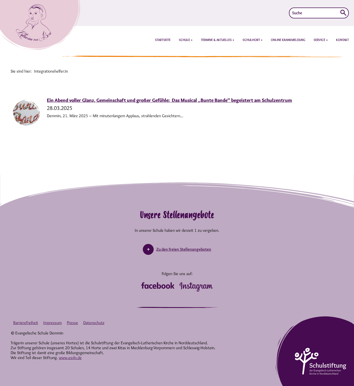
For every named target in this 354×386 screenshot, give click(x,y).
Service (320, 40)
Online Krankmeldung (288, 40)
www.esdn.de (70, 357)
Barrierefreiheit (25, 322)
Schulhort (252, 40)
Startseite (163, 40)
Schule (185, 40)
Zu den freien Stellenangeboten (183, 249)
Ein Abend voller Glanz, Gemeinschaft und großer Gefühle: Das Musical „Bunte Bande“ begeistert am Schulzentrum (169, 100)
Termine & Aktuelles (216, 40)
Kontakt (342, 40)
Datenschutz (93, 322)
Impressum (52, 322)
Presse (72, 322)
